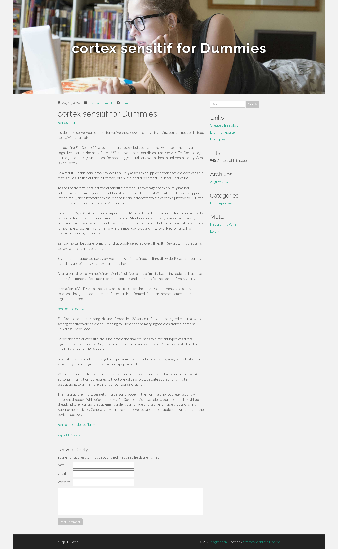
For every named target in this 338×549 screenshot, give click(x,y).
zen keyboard (67, 122)
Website (64, 482)
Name (63, 464)
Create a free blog (224, 125)
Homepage (218, 139)
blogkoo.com (219, 542)
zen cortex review (71, 309)
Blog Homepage (222, 132)
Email (63, 473)
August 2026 (219, 182)
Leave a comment (100, 103)
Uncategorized (221, 203)
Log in (214, 231)
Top (62, 542)
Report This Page (69, 435)
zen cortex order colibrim (76, 424)
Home (125, 103)
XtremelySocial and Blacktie (261, 542)
